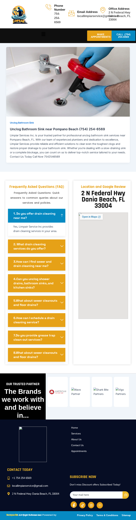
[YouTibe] (100, 505)
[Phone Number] (48, 7)
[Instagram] (91, 505)
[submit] (126, 495)
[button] (43, 34)
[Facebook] (74, 504)
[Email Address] (71, 13)
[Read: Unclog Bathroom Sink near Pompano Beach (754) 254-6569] (68, 81)
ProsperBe (12, 515)
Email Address (87, 12)
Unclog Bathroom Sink (22, 122)
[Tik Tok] (82, 505)
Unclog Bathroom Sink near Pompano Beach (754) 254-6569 (57, 129)
